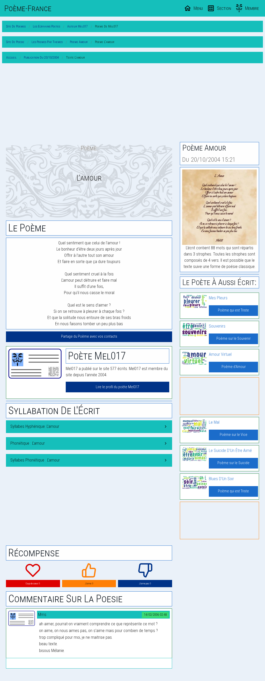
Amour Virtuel (220, 354)
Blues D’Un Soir (221, 478)
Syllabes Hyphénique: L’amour (34, 426)
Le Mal (214, 422)
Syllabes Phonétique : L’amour (35, 460)
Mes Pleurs (218, 297)
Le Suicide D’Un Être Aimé (230, 450)
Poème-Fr (27, 8)
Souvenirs (217, 326)
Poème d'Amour (234, 367)
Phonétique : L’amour (27, 443)
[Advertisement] (132, 103)
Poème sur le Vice (233, 434)
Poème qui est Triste (233, 310)
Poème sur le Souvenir (233, 338)
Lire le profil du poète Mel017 (117, 387)
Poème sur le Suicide (233, 463)
